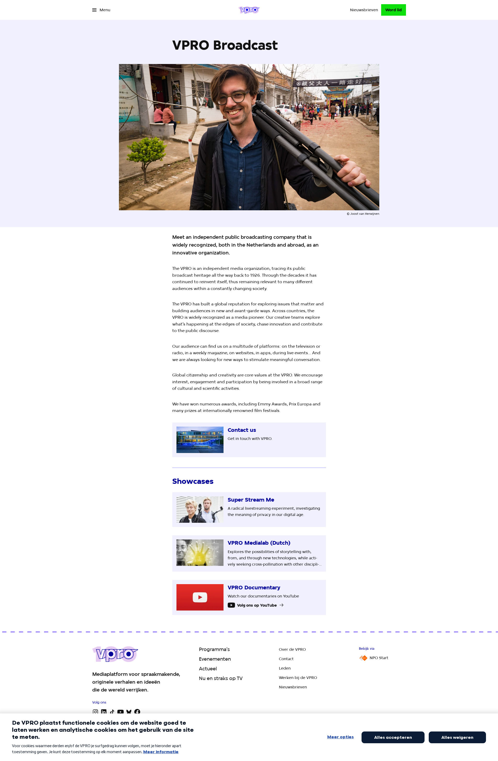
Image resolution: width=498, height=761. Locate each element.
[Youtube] (120, 712)
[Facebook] (137, 712)
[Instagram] (95, 712)
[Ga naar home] (249, 10)
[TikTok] (112, 712)
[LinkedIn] (104, 712)
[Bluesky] (129, 712)
